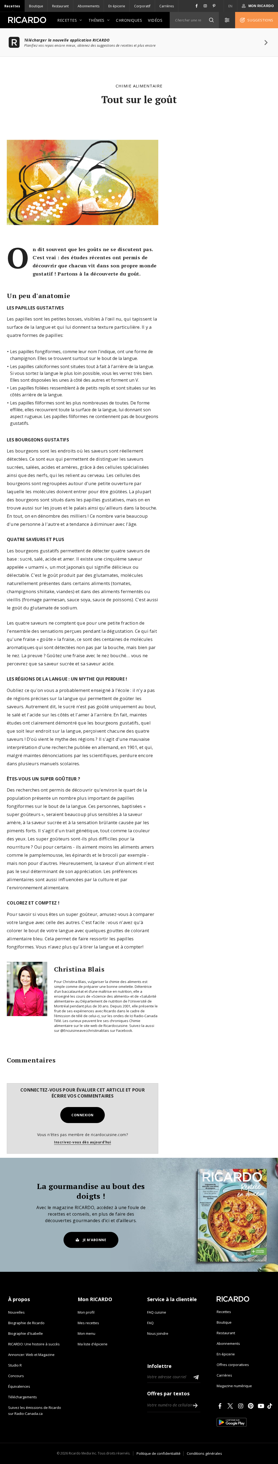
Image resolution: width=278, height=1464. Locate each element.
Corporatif (142, 6)
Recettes (12, 6)
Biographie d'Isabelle (25, 1333)
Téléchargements (22, 1397)
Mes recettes (88, 1322)
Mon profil (86, 1312)
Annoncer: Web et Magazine (31, 1354)
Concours (16, 1375)
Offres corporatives (233, 1364)
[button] (211, 20)
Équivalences (19, 1386)
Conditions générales (204, 1453)
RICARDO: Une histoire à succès (34, 1344)
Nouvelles (16, 1312)
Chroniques (129, 20)
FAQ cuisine (156, 1312)
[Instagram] (241, 1406)
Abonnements (88, 6)
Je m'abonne (94, 1240)
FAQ (150, 1322)
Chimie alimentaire (139, 85)
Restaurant (60, 6)
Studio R (15, 1365)
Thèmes (97, 20)
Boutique (36, 6)
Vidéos (155, 20)
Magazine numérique (234, 1385)
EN (230, 6)
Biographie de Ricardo (26, 1322)
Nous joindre (157, 1333)
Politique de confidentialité (159, 1453)
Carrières (166, 6)
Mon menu (86, 1333)
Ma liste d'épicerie (93, 1344)
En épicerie (116, 6)
